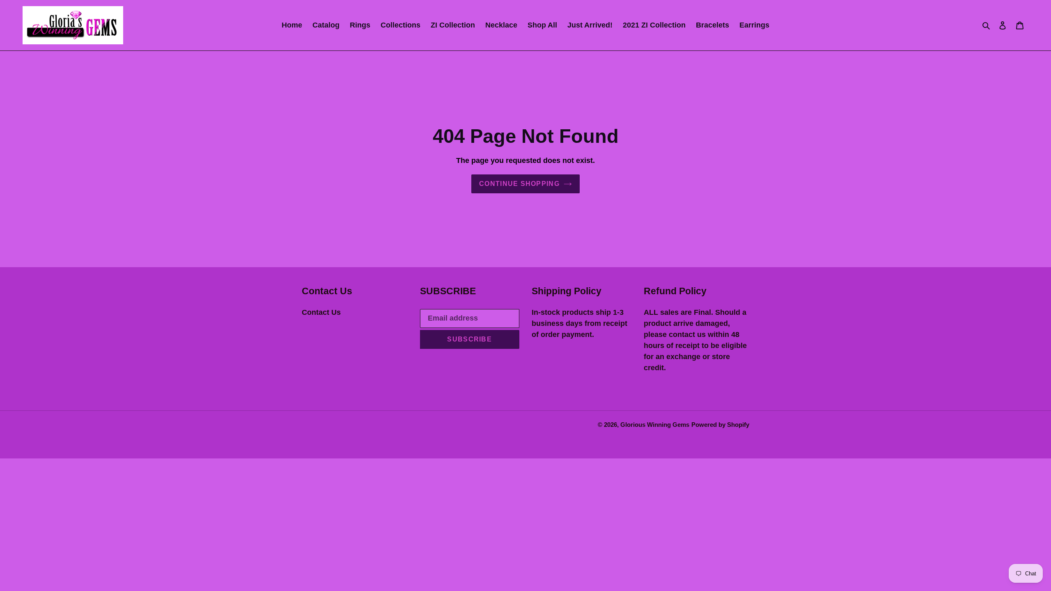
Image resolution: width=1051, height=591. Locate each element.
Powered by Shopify (720, 424)
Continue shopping (519, 183)
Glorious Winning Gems (654, 424)
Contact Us (321, 312)
